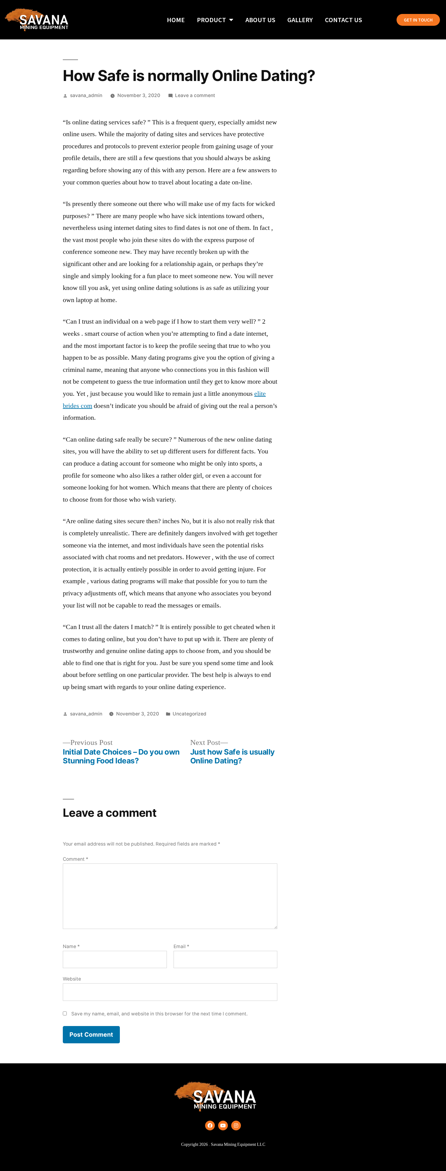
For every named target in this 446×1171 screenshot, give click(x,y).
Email (181, 946)
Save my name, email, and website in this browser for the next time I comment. (159, 1014)
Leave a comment (195, 95)
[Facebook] (210, 1125)
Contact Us (343, 19)
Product (211, 19)
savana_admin (86, 95)
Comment (75, 859)
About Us (260, 19)
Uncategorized (189, 714)
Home (176, 19)
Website (72, 979)
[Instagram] (236, 1125)
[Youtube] (223, 1125)
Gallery (300, 19)
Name (71, 946)
